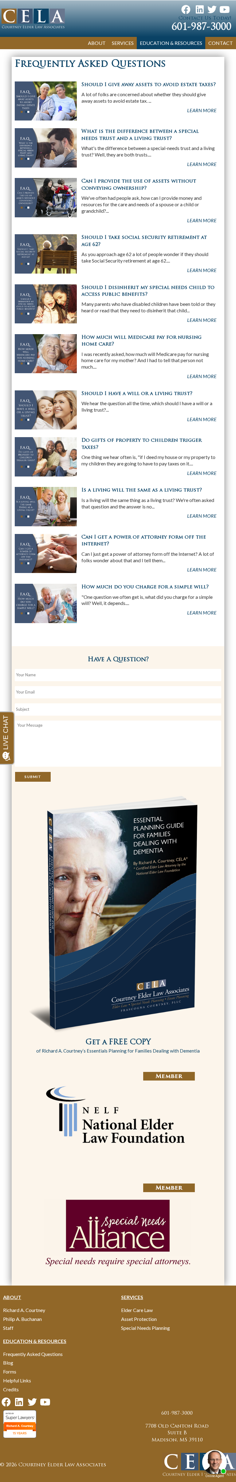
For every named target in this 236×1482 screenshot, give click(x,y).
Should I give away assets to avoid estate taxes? (148, 84)
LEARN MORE (202, 110)
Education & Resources (171, 43)
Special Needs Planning (145, 1328)
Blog (8, 1362)
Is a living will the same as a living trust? (141, 490)
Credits (11, 1389)
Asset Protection (139, 1319)
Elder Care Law (137, 1310)
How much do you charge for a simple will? (145, 587)
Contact (220, 43)
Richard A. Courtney (24, 1310)
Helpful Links (17, 1380)
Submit (32, 776)
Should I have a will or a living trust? (136, 393)
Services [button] (123, 43)
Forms (9, 1371)
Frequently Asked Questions (33, 1354)
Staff (8, 1328)
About (97, 43)
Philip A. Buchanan (22, 1319)
